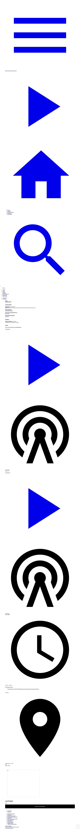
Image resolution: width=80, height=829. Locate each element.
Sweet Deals (9, 214)
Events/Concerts (10, 212)
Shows (8, 210)
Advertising (9, 213)
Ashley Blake (7, 614)
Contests (9, 211)
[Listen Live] (40, 364)
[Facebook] (5, 297)
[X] (4, 298)
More (6, 803)
